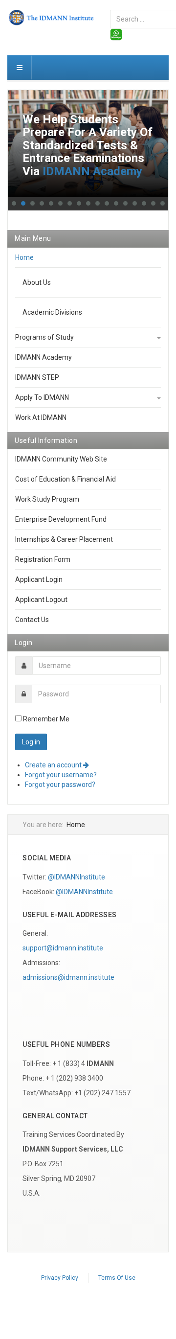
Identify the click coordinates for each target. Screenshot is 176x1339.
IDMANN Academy (92, 171)
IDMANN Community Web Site (61, 459)
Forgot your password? (60, 784)
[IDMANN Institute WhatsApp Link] (116, 34)
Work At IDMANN (40, 417)
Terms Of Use (116, 1277)
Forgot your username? (61, 775)
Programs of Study (44, 337)
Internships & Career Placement (64, 539)
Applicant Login (39, 579)
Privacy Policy (59, 1277)
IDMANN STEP (37, 377)
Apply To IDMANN (42, 397)
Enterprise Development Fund (61, 519)
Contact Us (32, 619)
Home (24, 257)
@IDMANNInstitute (76, 877)
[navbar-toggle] (19, 67)
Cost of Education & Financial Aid (65, 479)
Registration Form (42, 559)
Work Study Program (47, 499)
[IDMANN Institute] (51, 18)
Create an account (54, 765)
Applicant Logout (41, 599)
